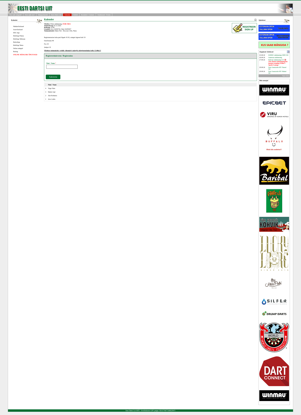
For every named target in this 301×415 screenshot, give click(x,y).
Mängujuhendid (43, 15)
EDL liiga (16, 33)
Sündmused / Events (104, 15)
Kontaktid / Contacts (87, 15)
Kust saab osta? (30, 15)
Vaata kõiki (285, 76)
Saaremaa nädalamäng (275, 57)
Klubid (75, 15)
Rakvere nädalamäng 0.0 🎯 (278, 62)
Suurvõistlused (18, 29)
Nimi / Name (50, 63)
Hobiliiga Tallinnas (19, 39)
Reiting (15, 51)
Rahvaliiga (16, 42)
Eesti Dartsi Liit (56, 15)
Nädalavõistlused (18, 26)
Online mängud (18, 48)
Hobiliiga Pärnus (18, 36)
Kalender (67, 15)
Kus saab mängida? (16, 15)
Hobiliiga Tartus (18, 45)
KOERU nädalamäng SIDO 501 (278, 55)
